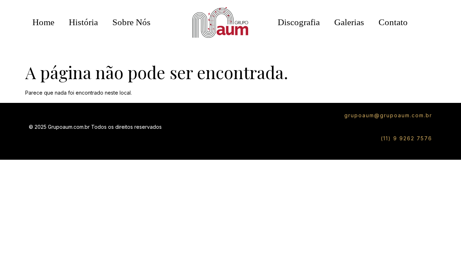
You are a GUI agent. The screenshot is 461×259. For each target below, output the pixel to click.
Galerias (349, 22)
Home (43, 22)
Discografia (299, 22)
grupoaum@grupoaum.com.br (388, 115)
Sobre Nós (131, 22)
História (83, 22)
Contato (393, 22)
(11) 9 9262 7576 (406, 138)
